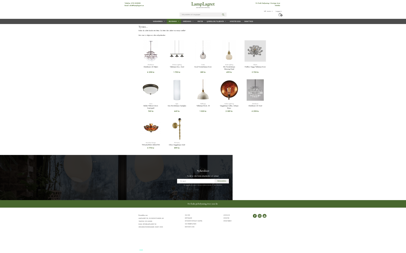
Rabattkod (248, 21)
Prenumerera (221, 181)
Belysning (173, 21)
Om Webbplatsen (190, 224)
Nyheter (226, 218)
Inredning (187, 21)
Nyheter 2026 (235, 21)
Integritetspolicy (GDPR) (193, 221)
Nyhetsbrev (228, 221)
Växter (200, 21)
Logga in (279, 11)
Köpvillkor (188, 218)
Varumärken (158, 21)
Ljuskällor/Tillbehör (215, 21)
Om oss (187, 215)
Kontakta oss (189, 227)
